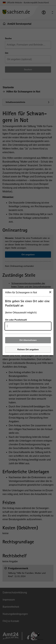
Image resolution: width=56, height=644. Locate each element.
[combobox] (28, 326)
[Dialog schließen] (50, 292)
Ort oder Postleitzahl (16, 320)
